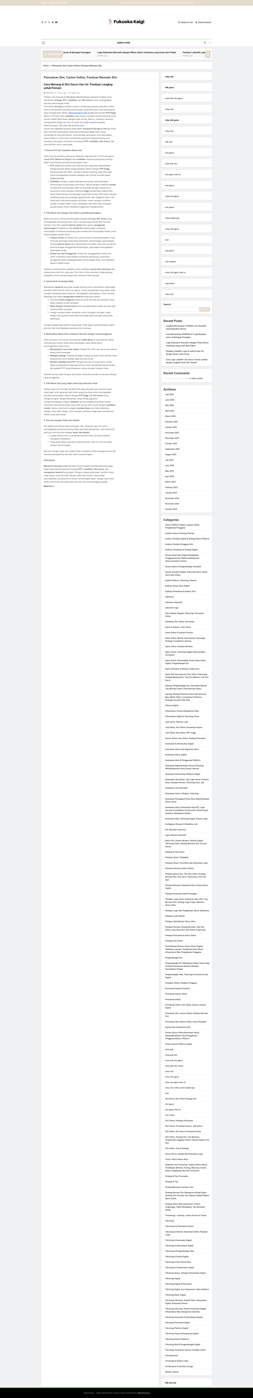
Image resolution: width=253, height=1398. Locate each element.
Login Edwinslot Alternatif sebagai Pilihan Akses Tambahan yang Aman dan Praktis (86, 52)
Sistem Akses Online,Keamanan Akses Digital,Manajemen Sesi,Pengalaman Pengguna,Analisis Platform (182, 1035)
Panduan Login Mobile (175, 916)
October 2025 (171, 443)
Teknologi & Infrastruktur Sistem (179, 1226)
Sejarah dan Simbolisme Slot (178, 1027)
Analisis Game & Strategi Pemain (179, 533)
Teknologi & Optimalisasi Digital (179, 1245)
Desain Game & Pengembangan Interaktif (183, 566)
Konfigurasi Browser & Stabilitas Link (181, 824)
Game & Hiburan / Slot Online (178, 627)
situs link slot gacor (174, 98)
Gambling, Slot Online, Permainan (179, 621)
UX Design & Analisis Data (176, 1361)
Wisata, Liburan (172, 1372)
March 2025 (170, 482)
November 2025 (172, 438)
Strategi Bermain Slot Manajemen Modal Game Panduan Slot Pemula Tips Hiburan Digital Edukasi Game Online (187, 1195)
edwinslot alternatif (173, 602)
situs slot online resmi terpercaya (180, 1088)
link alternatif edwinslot (175, 830)
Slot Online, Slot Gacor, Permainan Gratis (183, 1131)
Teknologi (169, 1221)
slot (167, 240)
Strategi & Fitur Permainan (176, 1176)
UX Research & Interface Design (179, 1366)
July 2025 (169, 460)
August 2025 (170, 454)
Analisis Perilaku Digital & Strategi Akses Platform (187, 539)
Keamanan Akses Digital (176, 755)
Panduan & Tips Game (174, 852)
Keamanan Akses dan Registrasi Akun (182, 749)
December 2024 (172, 498)
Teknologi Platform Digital (176, 1328)
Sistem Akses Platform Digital (178, 1044)
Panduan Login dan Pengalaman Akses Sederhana (187, 910)
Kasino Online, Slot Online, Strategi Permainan (185, 738)
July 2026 (169, 394)
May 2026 (169, 405)
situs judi (169, 1049)
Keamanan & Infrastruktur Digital (179, 744)
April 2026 (169, 411)
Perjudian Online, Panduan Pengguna (181, 983)
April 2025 (169, 476)
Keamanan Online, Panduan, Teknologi (182, 793)
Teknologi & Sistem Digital (177, 1256)
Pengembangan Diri (173, 958)
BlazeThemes (144, 1393)
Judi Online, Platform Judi (176, 722)
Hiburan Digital (171, 705)
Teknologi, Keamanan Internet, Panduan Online (185, 1350)
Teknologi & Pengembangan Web (179, 1251)
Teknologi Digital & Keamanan (178, 1284)
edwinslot (169, 597)
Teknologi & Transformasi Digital (179, 1267)
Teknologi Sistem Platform (177, 1339)
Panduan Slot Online (174, 941)
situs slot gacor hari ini (79, 113)
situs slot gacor (172, 196)
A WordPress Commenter (176, 378)
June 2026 (169, 400)
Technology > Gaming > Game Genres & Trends (185, 1215)
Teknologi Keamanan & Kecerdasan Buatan (184, 1317)
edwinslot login (172, 608)
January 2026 (171, 427)
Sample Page (123, 43)
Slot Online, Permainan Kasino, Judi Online (183, 1126)
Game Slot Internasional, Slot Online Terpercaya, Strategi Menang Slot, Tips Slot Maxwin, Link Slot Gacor (186, 677)
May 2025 (169, 471)
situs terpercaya (172, 218)
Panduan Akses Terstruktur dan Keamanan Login (186, 863)
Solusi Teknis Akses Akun (176, 1159)
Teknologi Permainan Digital (177, 1322)
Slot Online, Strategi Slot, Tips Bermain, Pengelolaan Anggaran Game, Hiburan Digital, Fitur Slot (187, 1140)
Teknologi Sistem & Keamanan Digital (181, 1333)
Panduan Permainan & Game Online (180, 935)
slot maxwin (170, 261)
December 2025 (172, 433)
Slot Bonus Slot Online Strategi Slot (180, 1099)
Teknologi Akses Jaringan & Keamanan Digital (185, 1273)
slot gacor (169, 153)
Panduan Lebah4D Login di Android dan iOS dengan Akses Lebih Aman (163, 3)
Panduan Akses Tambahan (176, 857)
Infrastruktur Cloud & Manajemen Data (182, 711)
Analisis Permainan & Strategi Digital (181, 550)
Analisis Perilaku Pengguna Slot (179, 544)
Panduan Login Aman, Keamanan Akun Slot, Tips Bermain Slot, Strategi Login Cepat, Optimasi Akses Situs (186, 902)
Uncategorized (171, 1355)
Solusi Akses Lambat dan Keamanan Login (184, 1154)
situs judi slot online (174, 1066)
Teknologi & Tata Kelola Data (178, 1262)
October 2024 (171, 509)
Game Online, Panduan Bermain (179, 646)
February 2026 (171, 422)
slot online (170, 1115)
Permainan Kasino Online (176, 994)
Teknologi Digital (172, 1278)
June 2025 (169, 465)
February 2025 (171, 487)
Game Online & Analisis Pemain (179, 632)
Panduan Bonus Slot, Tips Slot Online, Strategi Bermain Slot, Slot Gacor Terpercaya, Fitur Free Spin (185, 877)
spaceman (169, 283)
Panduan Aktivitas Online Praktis (179, 868)
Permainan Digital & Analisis (177, 988)
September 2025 (172, 449)
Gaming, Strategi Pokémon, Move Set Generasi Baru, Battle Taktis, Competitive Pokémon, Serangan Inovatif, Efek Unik (185, 697)
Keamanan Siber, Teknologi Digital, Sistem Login (186, 819)
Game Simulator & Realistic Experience (182, 669)
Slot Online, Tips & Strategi (177, 1148)
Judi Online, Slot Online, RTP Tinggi (180, 733)
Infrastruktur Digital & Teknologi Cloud (182, 716)
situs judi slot (171, 1055)
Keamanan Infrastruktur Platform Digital (182, 774)
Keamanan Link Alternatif (176, 788)
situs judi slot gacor (174, 1060)
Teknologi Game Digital (175, 1295)
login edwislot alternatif (175, 835)
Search (167, 304)
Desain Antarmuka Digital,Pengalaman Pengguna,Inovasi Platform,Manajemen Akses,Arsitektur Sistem (182, 558)
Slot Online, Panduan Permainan (179, 1120)
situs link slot (171, 164)
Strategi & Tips (171, 1181)
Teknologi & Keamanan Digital (178, 1240)
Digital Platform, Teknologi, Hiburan (180, 580)
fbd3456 (49, 92)
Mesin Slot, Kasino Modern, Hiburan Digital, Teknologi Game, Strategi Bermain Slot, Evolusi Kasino (186, 843)
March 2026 (170, 416)
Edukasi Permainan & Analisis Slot (180, 591)
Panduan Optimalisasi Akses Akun (180, 921)
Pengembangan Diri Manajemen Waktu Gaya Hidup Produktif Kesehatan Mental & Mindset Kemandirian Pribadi (187, 966)
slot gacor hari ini (173, 174)
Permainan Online (173, 999)
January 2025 (171, 493)
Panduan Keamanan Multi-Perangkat (181, 894)
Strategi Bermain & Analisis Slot (179, 1187)
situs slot (169, 109)
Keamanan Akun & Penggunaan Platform (183, 760)
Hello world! (197, 378)
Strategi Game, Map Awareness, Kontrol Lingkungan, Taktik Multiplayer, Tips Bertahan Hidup (185, 1207)
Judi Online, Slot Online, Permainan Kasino (183, 727)
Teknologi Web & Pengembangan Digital (182, 1344)
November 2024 (172, 504)
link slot (168, 142)
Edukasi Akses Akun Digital (177, 586)
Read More (48, 486)
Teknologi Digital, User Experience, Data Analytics (187, 1289)
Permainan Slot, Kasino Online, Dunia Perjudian (185, 1022)
